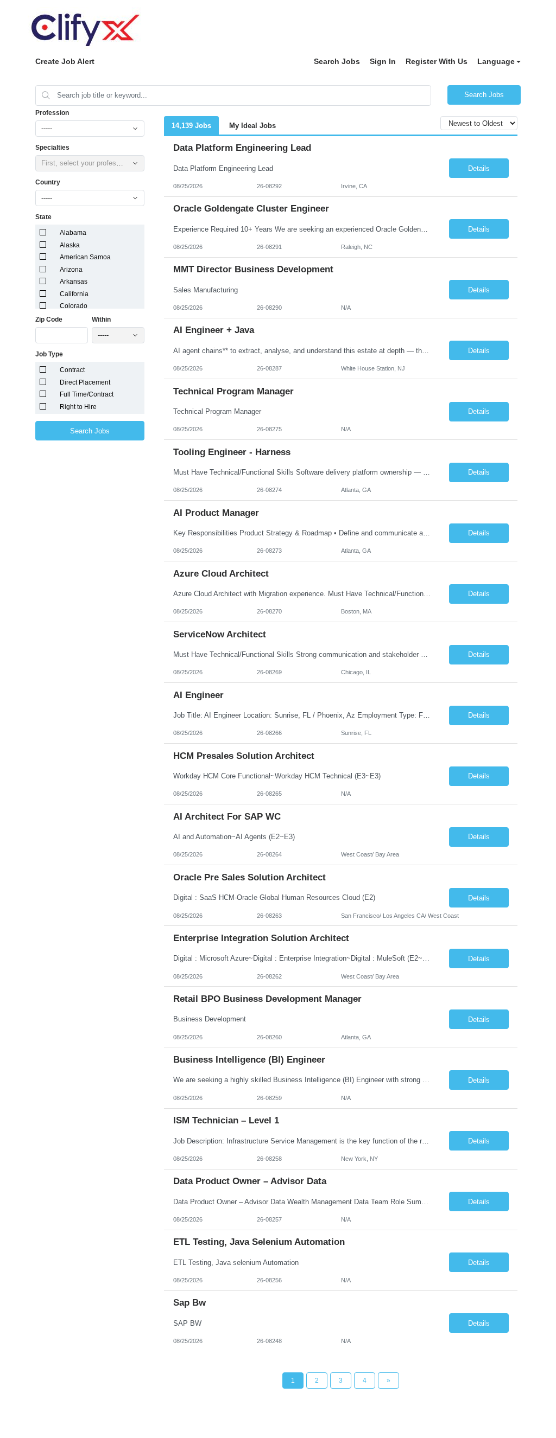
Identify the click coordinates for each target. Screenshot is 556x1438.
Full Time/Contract (86, 394)
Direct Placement (85, 382)
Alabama (73, 233)
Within (101, 319)
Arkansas (73, 281)
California (74, 294)
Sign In (383, 61)
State (43, 217)
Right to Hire (78, 407)
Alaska (70, 245)
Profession (52, 113)
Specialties (52, 147)
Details (479, 168)
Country (47, 182)
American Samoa (85, 257)
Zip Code (48, 319)
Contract (72, 370)
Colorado (73, 306)
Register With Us (436, 61)
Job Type (49, 354)
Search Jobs (337, 61)
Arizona (71, 269)
